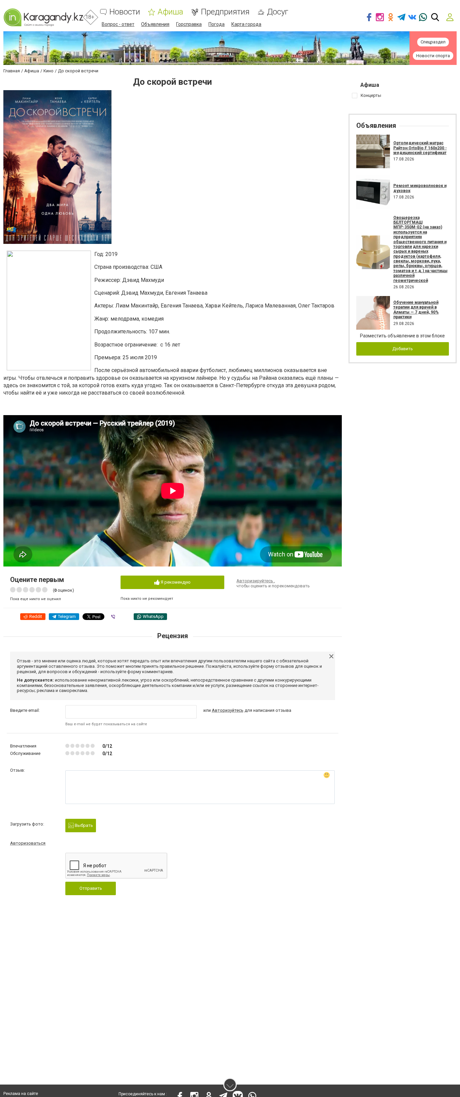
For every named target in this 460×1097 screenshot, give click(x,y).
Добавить (402, 348)
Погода (216, 24)
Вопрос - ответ (118, 24)
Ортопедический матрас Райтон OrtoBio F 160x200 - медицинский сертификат (420, 148)
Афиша (170, 11)
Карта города (246, 24)
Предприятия (225, 11)
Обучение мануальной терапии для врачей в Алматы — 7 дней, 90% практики (416, 309)
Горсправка (189, 24)
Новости (124, 11)
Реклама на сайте (20, 1093)
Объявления (155, 24)
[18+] (43, 17)
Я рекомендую (175, 582)
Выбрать (83, 825)
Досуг (277, 11)
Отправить (90, 888)
